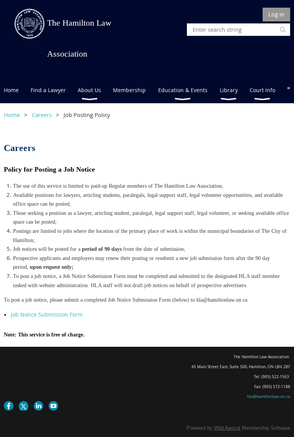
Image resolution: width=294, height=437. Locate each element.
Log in (276, 14)
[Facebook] (8, 406)
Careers (42, 115)
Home (12, 115)
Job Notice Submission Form (47, 314)
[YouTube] (53, 406)
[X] (23, 406)
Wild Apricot (227, 428)
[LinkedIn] (38, 406)
